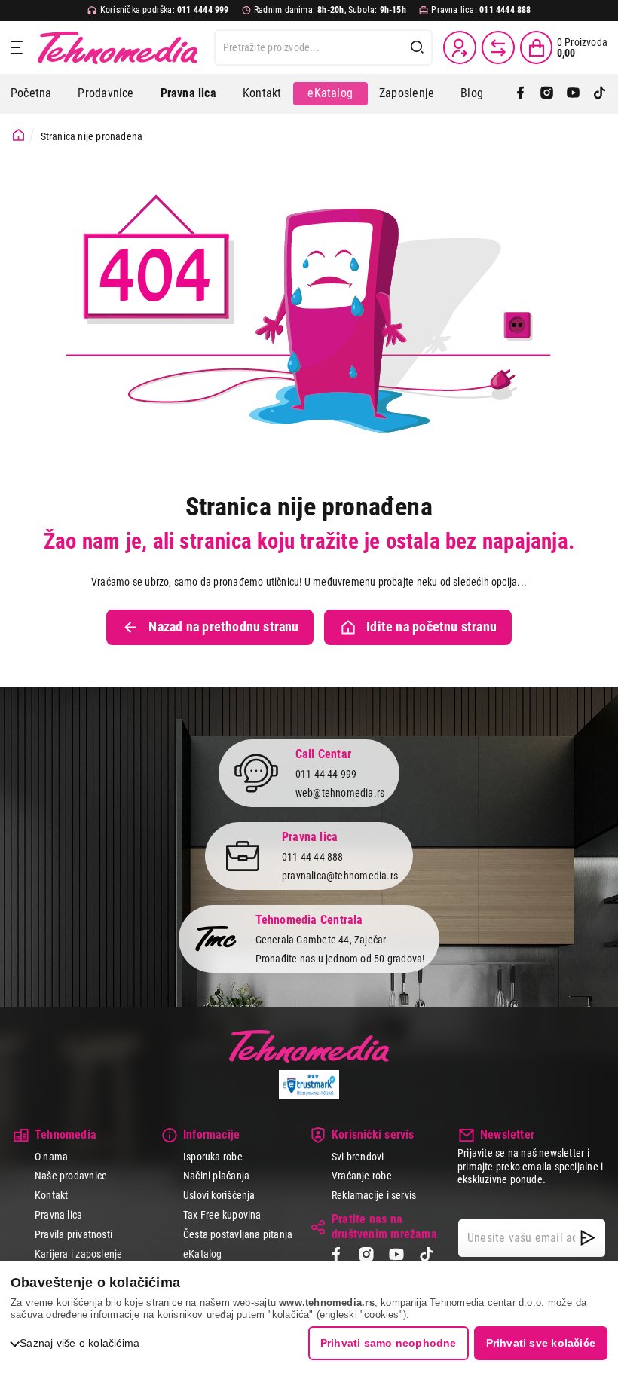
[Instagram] (547, 93)
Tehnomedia (117, 47)
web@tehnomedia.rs (340, 793)
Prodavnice (105, 93)
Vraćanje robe (362, 1176)
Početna (31, 93)
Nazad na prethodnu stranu (223, 627)
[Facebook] (520, 93)
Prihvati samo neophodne (388, 1343)
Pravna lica (58, 1215)
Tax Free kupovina (222, 1215)
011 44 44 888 (313, 857)
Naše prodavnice (71, 1176)
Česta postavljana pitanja (237, 1234)
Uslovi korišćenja (219, 1195)
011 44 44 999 (326, 774)
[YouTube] (573, 93)
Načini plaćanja (216, 1176)
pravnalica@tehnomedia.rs (340, 876)
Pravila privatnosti (73, 1234)
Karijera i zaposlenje (78, 1254)
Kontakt (262, 93)
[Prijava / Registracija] (459, 47)
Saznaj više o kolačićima (79, 1343)
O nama (51, 1157)
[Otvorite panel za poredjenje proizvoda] (498, 47)
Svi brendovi (358, 1157)
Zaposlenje (406, 93)
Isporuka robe (213, 1157)
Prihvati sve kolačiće (540, 1343)
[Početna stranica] (18, 135)
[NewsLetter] (588, 1238)
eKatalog (330, 93)
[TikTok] (599, 93)
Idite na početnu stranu (431, 627)
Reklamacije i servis (374, 1195)
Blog (471, 93)
